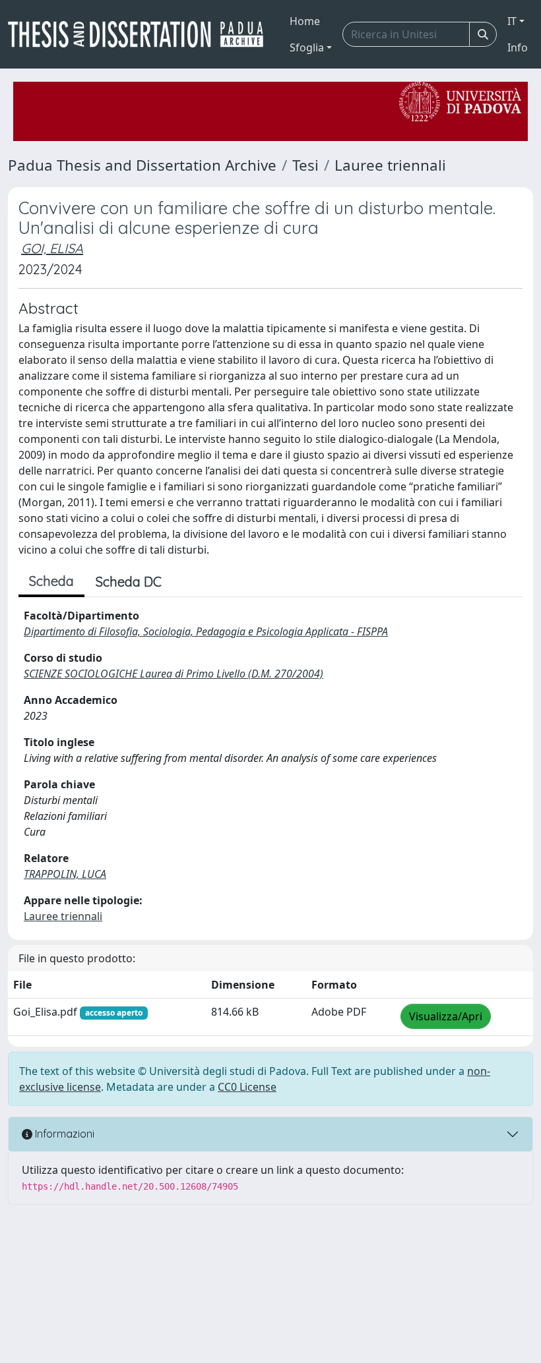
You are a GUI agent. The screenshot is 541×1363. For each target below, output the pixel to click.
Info (517, 47)
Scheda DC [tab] (129, 581)
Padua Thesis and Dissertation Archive (142, 165)
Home (305, 21)
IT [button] (512, 21)
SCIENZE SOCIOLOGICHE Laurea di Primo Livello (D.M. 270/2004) (173, 673)
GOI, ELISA (52, 248)
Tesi (305, 165)
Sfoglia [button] (307, 47)
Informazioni (63, 1133)
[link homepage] (141, 34)
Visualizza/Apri (445, 1016)
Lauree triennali (390, 165)
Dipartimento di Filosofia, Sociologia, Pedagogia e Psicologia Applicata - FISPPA (206, 631)
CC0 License (247, 1087)
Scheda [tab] (51, 581)
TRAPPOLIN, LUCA (65, 874)
